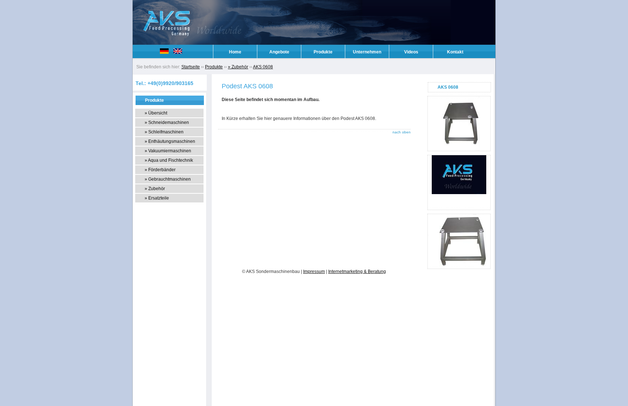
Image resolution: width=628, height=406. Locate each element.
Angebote (279, 52)
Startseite (190, 66)
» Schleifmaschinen (164, 131)
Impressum (314, 271)
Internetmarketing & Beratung (357, 271)
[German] (166, 52)
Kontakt (455, 52)
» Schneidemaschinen (167, 122)
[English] (179, 52)
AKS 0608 (263, 66)
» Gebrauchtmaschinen (168, 179)
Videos (411, 52)
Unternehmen (367, 52)
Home (235, 52)
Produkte (323, 52)
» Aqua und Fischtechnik (169, 160)
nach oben (401, 132)
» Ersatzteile (157, 198)
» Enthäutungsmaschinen (170, 141)
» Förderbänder (160, 169)
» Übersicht (156, 113)
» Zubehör (238, 66)
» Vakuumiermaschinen (168, 150)
